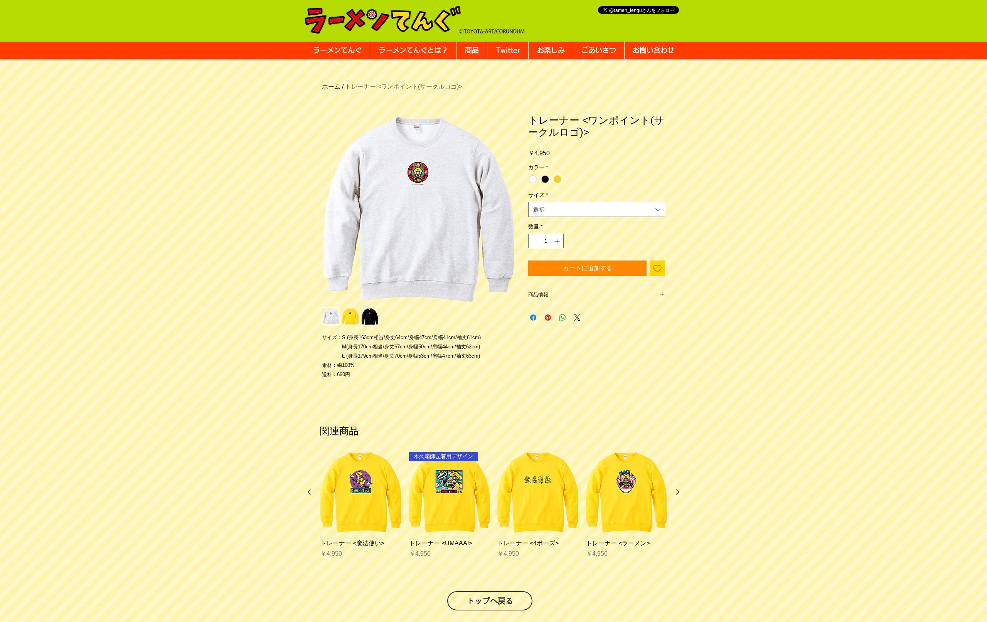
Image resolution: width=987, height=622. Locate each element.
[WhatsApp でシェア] (562, 317)
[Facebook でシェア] (533, 317)
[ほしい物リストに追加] (657, 268)
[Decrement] (534, 241)
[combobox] (596, 209)
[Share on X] (577, 317)
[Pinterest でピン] (547, 317)
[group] (493, 509)
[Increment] (558, 241)
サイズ (538, 195)
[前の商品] (309, 492)
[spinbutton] (546, 241)
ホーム (331, 86)
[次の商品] (677, 492)
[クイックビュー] (360, 492)
